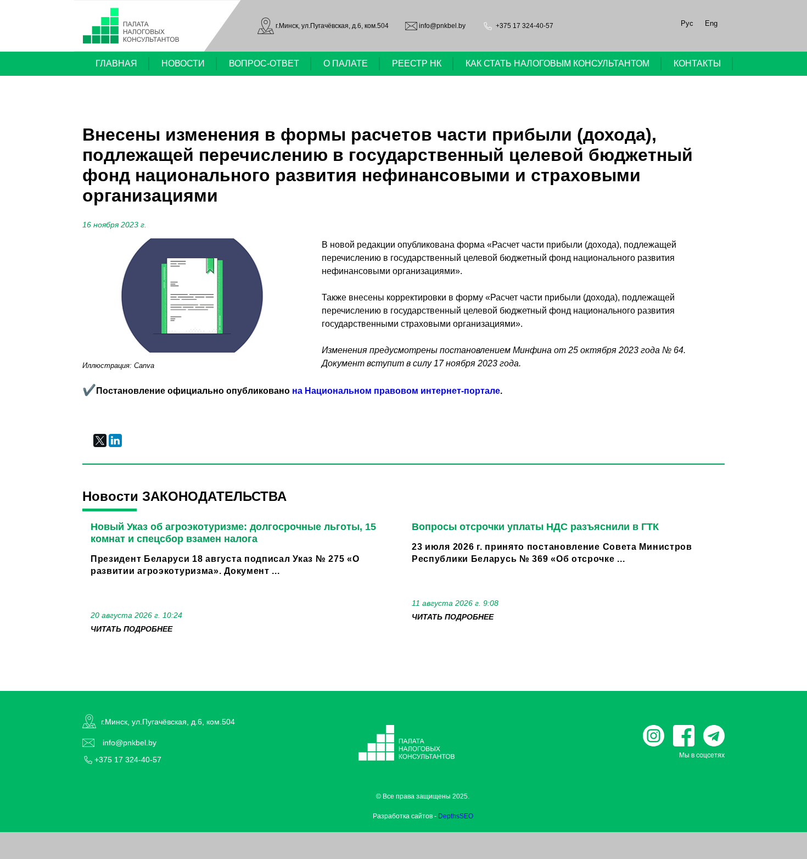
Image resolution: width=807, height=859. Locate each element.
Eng (711, 23)
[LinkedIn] (115, 440)
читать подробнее (131, 628)
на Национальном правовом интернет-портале (396, 390)
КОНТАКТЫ (697, 63)
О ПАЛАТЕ (345, 63)
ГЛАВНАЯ (116, 63)
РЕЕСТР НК (416, 63)
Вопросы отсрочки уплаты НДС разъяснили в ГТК (535, 526)
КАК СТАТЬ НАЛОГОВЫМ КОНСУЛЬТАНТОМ (557, 63)
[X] (100, 440)
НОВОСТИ (183, 63)
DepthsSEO (455, 816)
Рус (687, 23)
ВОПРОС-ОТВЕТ (264, 63)
